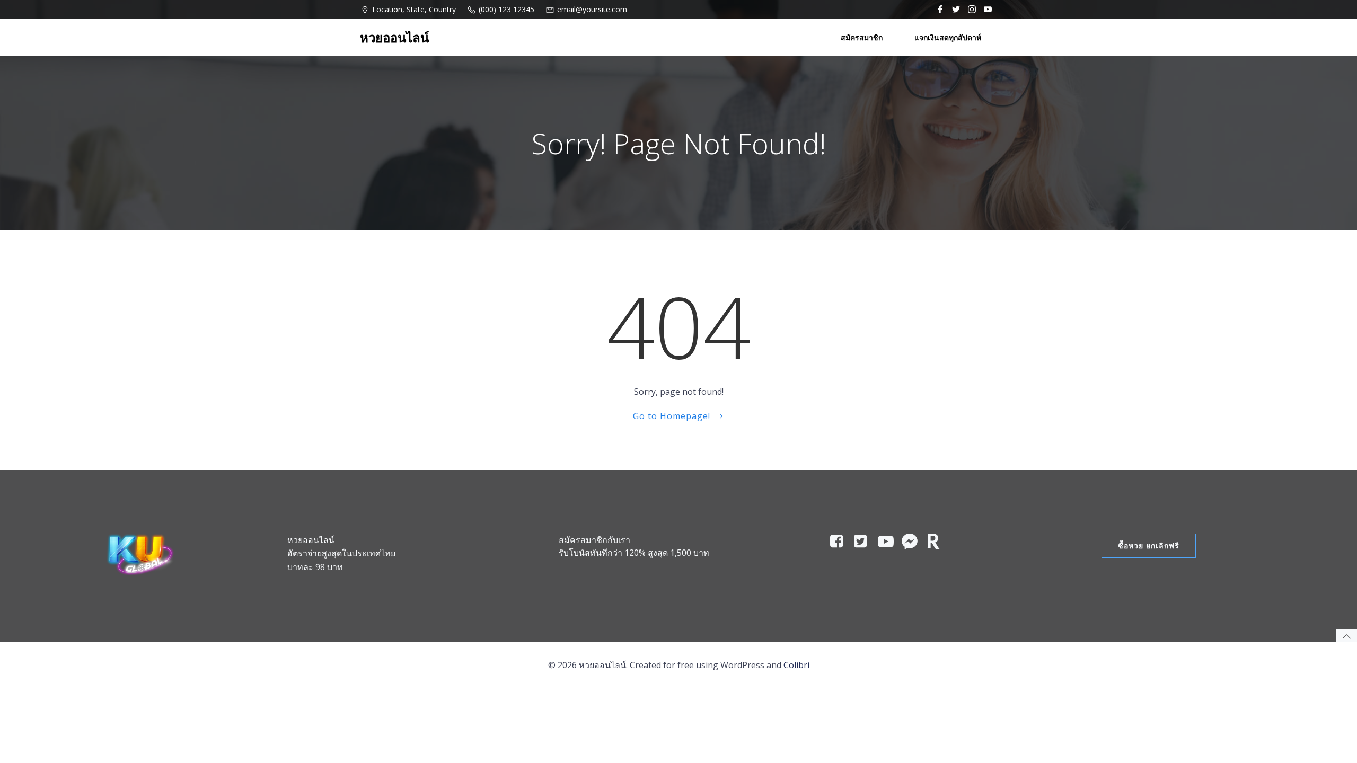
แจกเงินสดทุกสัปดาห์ (947, 37)
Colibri (796, 665)
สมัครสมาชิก (862, 37)
